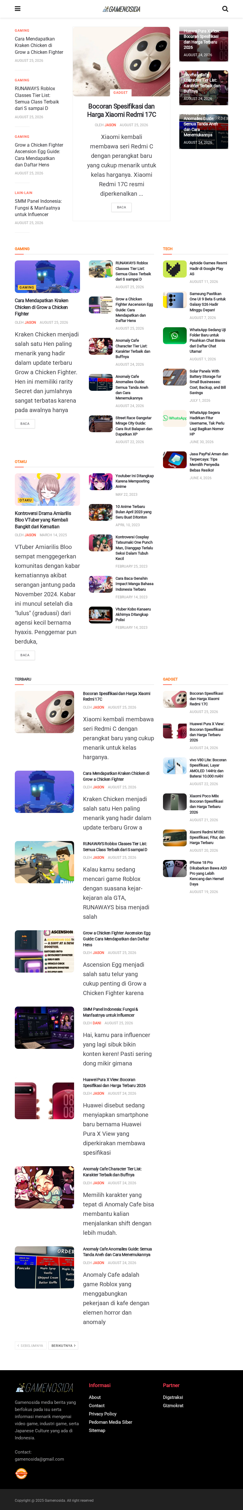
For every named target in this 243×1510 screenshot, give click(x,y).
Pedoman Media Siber (110, 1422)
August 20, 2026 (204, 850)
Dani (97, 1023)
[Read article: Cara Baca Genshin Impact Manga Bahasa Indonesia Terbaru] (101, 584)
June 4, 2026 (201, 478)
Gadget (120, 93)
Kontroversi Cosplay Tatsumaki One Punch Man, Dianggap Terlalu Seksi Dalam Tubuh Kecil (134, 548)
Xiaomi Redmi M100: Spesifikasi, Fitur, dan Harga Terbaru (207, 837)
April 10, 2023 (128, 525)
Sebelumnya (31, 1346)
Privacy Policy (102, 1414)
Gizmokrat (173, 1405)
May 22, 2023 (127, 494)
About (95, 1397)
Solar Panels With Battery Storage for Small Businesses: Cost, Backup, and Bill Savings (208, 382)
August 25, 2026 (134, 125)
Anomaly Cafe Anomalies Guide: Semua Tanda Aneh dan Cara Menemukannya (201, 124)
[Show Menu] (17, 9)
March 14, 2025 (53, 535)
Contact (97, 1405)
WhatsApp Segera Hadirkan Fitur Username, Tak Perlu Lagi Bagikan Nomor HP (207, 423)
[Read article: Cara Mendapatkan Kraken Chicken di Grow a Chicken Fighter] (47, 276)
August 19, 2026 (204, 892)
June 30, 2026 (202, 442)
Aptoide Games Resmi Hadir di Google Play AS (208, 268)
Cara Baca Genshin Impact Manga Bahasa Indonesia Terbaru (135, 583)
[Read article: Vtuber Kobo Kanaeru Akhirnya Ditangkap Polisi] (101, 615)
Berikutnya (62, 1346)
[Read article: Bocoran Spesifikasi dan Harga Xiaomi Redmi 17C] (121, 61)
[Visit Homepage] (121, 9)
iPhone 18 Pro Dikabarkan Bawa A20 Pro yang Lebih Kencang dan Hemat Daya (208, 873)
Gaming (22, 31)
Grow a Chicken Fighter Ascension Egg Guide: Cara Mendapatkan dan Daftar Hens (134, 310)
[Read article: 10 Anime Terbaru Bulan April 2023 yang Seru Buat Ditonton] (101, 512)
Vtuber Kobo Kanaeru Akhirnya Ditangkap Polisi (133, 614)
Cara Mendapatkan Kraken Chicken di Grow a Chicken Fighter (39, 45)
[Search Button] (225, 9)
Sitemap (97, 1430)
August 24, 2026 (198, 55)
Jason (110, 125)
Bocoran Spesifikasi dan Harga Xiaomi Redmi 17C (206, 698)
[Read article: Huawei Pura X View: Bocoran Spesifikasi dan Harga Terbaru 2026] (44, 1098)
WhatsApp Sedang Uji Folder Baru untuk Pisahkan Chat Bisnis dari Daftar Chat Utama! (208, 341)
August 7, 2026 (203, 318)
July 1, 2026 (200, 400)
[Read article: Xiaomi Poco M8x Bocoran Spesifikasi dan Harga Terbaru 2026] (175, 801)
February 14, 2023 (132, 597)
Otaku (26, 500)
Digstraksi (173, 1397)
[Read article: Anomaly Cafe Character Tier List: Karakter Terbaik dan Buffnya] (101, 346)
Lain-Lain (24, 193)
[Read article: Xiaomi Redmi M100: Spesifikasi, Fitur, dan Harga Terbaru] (175, 837)
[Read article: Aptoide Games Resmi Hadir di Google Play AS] (175, 268)
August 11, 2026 (204, 282)
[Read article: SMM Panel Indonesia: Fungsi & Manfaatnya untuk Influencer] (44, 1028)
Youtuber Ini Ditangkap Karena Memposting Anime (135, 481)
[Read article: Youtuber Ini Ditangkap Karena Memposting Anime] (101, 481)
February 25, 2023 (132, 566)
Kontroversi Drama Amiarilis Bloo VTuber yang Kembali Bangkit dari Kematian (43, 520)
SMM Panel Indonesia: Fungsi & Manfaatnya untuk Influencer (38, 207)
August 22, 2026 (130, 442)
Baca (121, 207)
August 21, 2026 (204, 820)
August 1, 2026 (203, 359)
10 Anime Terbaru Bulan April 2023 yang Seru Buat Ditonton (133, 511)
